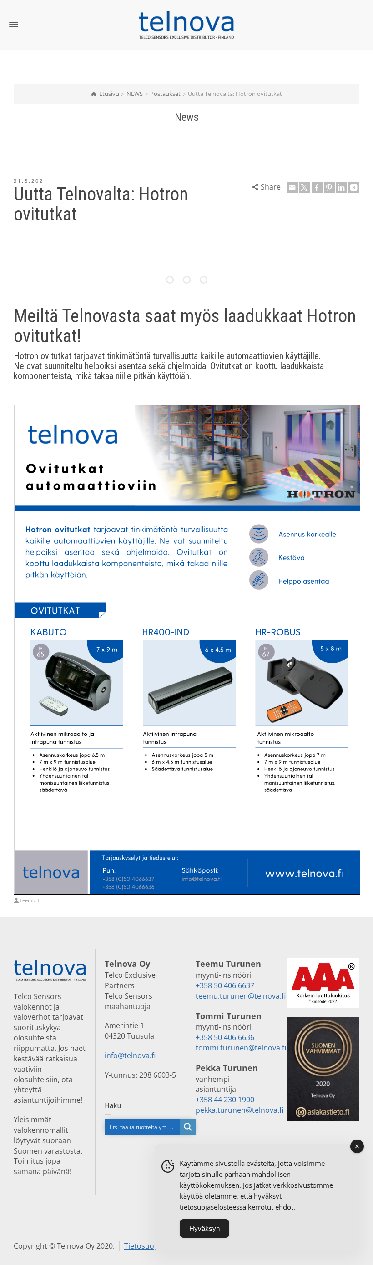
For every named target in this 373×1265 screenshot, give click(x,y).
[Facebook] (317, 187)
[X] (304, 187)
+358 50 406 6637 (225, 985)
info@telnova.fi (130, 1055)
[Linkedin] (341, 187)
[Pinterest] (329, 187)
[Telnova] (186, 24)
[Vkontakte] (353, 187)
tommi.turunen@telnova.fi (241, 1048)
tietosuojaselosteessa (213, 1206)
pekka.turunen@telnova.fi (239, 1110)
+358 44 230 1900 (225, 1100)
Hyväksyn (204, 1228)
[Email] (292, 187)
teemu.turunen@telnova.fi (241, 996)
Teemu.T (30, 900)
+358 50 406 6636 (225, 1037)
